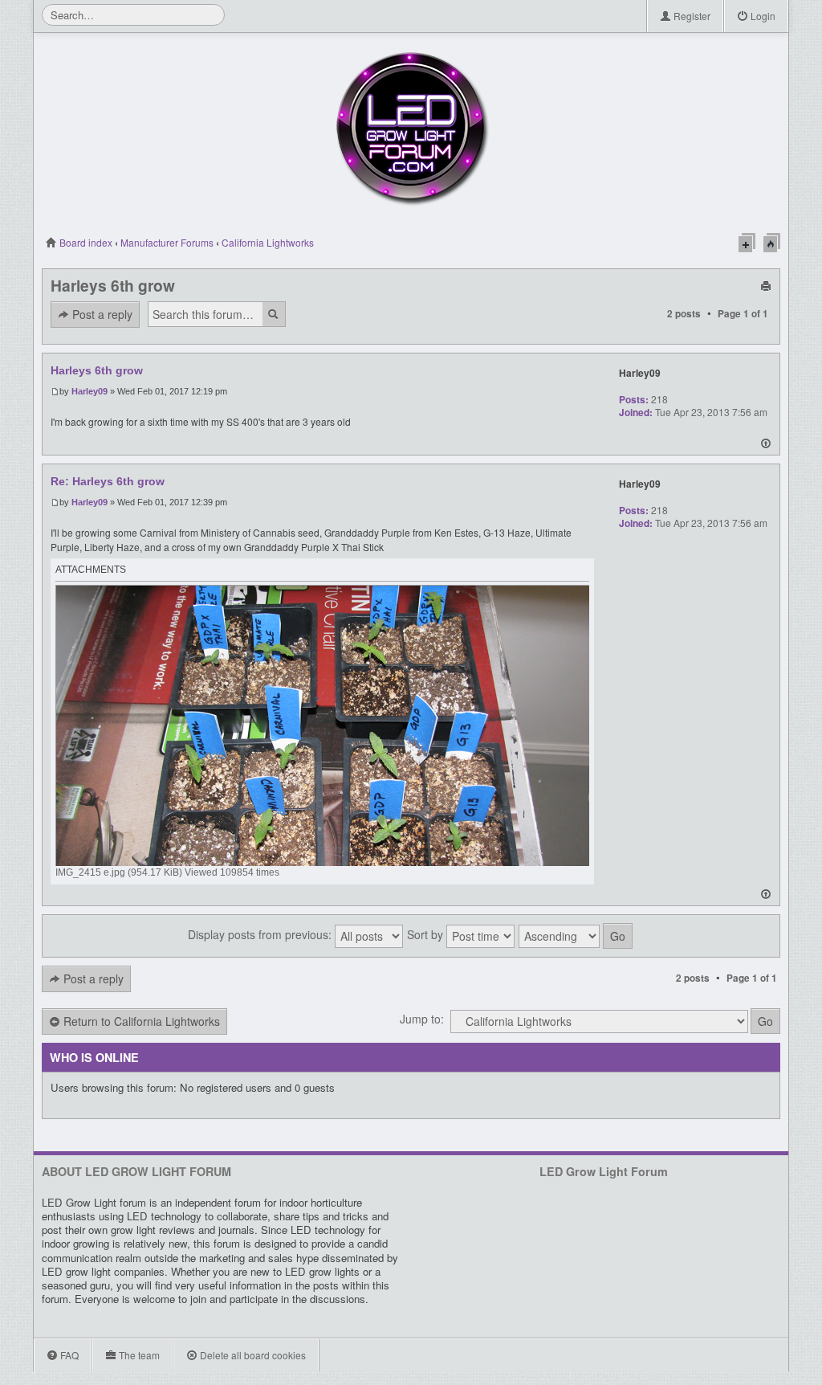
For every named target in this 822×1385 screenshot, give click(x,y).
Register (690, 15)
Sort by (426, 934)
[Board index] (411, 128)
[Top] (765, 445)
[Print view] (765, 285)
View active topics (771, 242)
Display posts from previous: (261, 934)
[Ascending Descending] (576, 936)
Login (761, 15)
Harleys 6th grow (113, 285)
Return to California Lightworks (140, 1021)
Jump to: (422, 1019)
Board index (84, 242)
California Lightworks (268, 242)
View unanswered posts (747, 242)
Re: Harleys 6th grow (108, 481)
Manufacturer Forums (167, 242)
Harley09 (89, 391)
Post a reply (100, 314)
